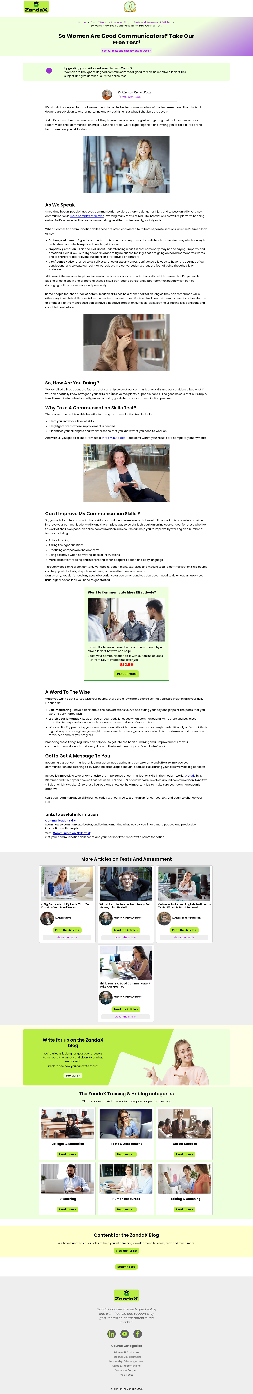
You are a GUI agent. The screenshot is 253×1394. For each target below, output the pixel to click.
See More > (73, 1075)
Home (82, 22)
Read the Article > (67, 930)
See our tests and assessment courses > (126, 50)
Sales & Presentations (126, 1366)
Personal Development (126, 1357)
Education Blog (120, 22)
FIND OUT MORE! (126, 674)
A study (190, 776)
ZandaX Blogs (99, 22)
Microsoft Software (126, 1352)
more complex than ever (87, 216)
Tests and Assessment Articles (152, 22)
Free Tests (126, 1374)
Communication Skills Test (71, 833)
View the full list (126, 1251)
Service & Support (126, 1370)
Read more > (67, 1154)
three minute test (113, 438)
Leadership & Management (126, 1361)
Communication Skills (60, 821)
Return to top (126, 1267)
